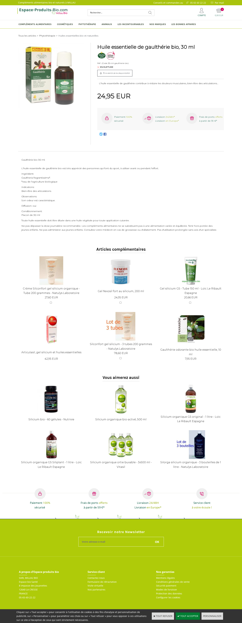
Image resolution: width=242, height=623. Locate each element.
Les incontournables (131, 24)
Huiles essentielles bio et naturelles (78, 35)
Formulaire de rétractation (102, 581)
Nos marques (157, 24)
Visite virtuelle (95, 585)
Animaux (107, 24)
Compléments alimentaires (35, 24)
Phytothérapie (87, 24)
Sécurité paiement (166, 585)
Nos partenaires (96, 589)
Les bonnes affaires (183, 24)
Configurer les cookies (168, 597)
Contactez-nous (96, 577)
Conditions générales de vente (173, 581)
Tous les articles (27, 35)
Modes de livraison (166, 589)
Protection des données (169, 593)
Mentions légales (165, 577)
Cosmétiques (65, 24)
